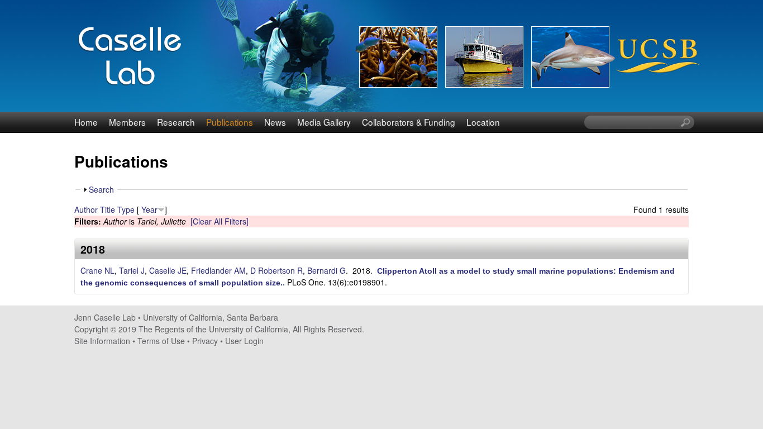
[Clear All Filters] (219, 221)
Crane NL (97, 270)
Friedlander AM (218, 270)
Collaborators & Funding (408, 122)
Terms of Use (161, 340)
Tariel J (132, 270)
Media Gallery (324, 122)
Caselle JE (168, 270)
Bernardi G (326, 270)
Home (86, 122)
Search (101, 189)
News (275, 122)
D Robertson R (276, 270)
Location (483, 122)
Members (127, 122)
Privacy (205, 340)
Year (149, 209)
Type (126, 209)
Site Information (102, 340)
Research (176, 122)
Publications (229, 122)
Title (107, 209)
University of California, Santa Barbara (210, 317)
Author (86, 209)
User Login (244, 340)
